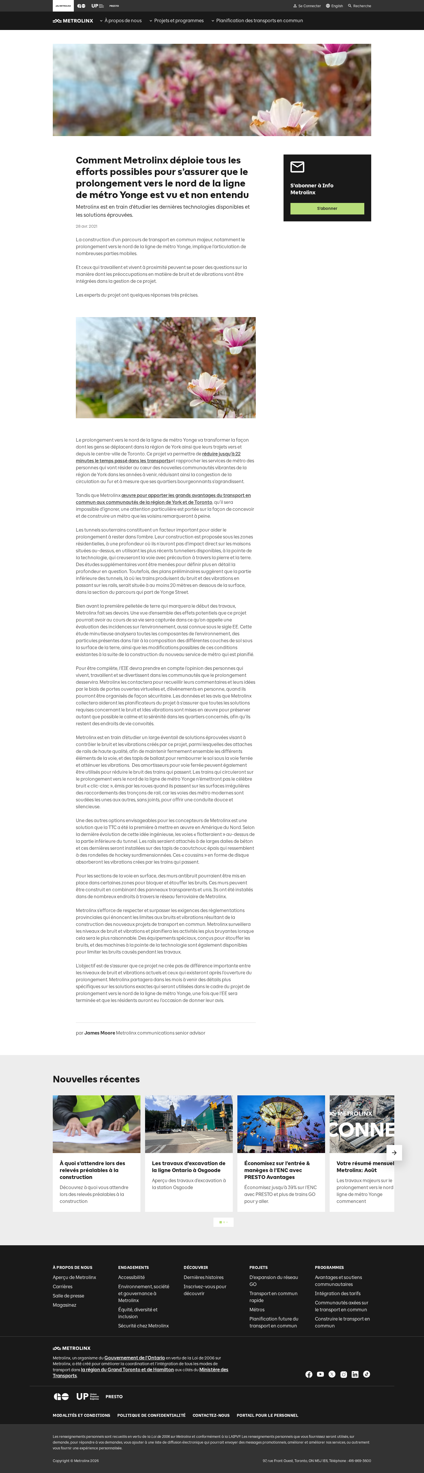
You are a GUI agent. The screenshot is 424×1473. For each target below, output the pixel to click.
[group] (120, 21)
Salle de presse (68, 1296)
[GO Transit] (61, 1396)
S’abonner (327, 208)
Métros (256, 1309)
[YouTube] (320, 1374)
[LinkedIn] (355, 1374)
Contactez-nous (211, 1415)
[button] (81, 6)
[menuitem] (120, 21)
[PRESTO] (114, 1396)
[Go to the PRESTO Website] (114, 6)
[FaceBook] (309, 1374)
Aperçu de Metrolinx (74, 1277)
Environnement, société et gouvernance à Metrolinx (143, 1293)
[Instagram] (343, 1374)
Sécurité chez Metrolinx (143, 1326)
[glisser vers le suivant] (394, 1153)
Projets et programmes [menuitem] (179, 20)
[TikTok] (366, 1374)
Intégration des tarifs (338, 1293)
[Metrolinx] (72, 1348)
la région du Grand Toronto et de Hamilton (127, 1369)
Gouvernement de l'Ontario (134, 1358)
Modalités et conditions (81, 1415)
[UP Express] (88, 1396)
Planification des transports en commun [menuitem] (259, 20)
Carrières (62, 1286)
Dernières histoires (204, 1277)
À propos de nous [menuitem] (123, 20)
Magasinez (64, 1305)
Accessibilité (131, 1277)
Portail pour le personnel (268, 1415)
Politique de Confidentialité (151, 1415)
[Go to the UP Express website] (98, 6)
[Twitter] (332, 1374)
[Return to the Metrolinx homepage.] (73, 21)
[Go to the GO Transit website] (81, 6)
